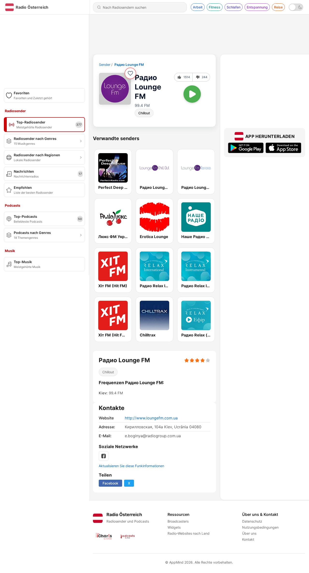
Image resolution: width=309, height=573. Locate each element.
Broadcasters (178, 521)
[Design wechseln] (296, 7)
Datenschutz (252, 521)
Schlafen (233, 7)
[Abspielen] (192, 94)
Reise (278, 7)
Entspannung (257, 7)
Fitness (214, 7)
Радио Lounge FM (129, 64)
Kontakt (248, 539)
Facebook (110, 483)
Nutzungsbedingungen (260, 527)
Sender (104, 64)
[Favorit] (130, 73)
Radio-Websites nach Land (189, 533)
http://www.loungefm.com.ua (151, 418)
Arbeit (198, 7)
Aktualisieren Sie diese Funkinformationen (131, 466)
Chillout (144, 113)
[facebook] (103, 456)
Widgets (174, 527)
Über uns (249, 533)
